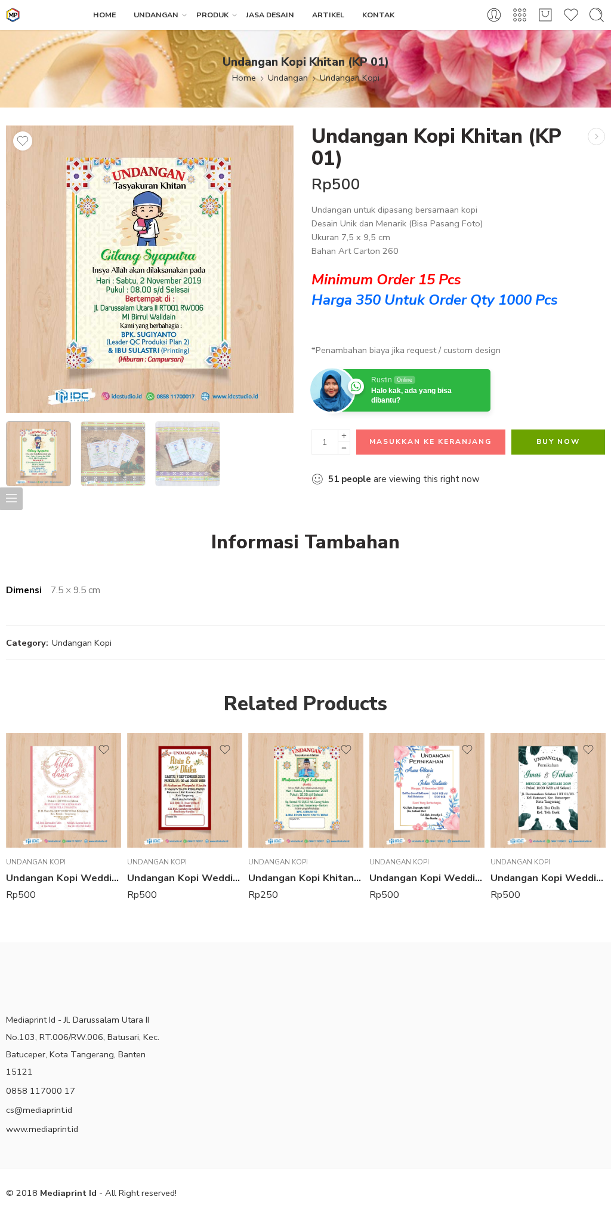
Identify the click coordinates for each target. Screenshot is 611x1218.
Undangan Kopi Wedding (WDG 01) (427, 878)
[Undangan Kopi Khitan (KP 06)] (305, 790)
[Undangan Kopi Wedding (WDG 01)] (596, 136)
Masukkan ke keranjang (430, 441)
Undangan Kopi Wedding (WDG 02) (63, 878)
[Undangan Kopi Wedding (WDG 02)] (63, 790)
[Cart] (545, 15)
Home (244, 78)
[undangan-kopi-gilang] (150, 269)
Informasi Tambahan (305, 542)
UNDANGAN (156, 15)
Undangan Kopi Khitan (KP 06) (305, 878)
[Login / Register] (494, 15)
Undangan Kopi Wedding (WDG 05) (184, 878)
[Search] (596, 15)
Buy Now (558, 441)
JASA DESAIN (270, 15)
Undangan (288, 78)
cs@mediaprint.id (39, 1110)
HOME (104, 15)
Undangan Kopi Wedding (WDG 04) (548, 878)
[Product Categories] (519, 15)
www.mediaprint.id (42, 1129)
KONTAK (378, 15)
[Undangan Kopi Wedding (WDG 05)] (184, 790)
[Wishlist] (22, 141)
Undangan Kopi (349, 78)
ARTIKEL (328, 15)
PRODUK (212, 15)
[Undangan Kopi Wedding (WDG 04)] (548, 790)
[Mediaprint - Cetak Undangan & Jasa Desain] (13, 15)
